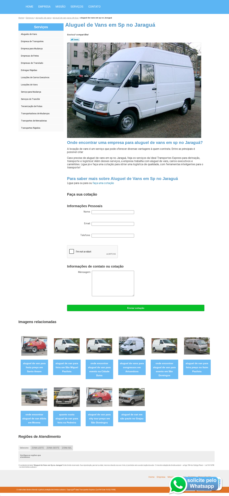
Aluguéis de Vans (29, 34)
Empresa (44, 6)
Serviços (77, 6)
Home (29, 6)
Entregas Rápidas (29, 70)
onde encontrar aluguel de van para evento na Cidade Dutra (99, 369)
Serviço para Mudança (31, 92)
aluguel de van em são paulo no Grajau (132, 416)
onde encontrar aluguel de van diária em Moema (34, 418)
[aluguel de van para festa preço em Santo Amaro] (34, 345)
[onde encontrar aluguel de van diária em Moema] (34, 397)
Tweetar (74, 39)
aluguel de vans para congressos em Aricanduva (132, 367)
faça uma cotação (103, 183)
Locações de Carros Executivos (35, 77)
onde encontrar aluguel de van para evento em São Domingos (164, 369)
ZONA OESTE (53, 448)
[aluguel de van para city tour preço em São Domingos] (99, 397)
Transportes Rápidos (30, 128)
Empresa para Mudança (32, 48)
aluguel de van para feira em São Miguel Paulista (66, 367)
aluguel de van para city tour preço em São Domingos (99, 418)
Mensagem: (85, 272)
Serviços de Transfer (30, 99)
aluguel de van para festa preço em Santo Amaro (34, 367)
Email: (88, 223)
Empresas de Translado (32, 63)
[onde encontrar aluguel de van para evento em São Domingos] (164, 345)
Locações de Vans (29, 85)
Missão (60, 6)
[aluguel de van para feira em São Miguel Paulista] (66, 345)
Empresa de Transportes (32, 41)
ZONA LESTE (38, 448)
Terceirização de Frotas (31, 106)
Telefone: (86, 235)
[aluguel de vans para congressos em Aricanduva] (132, 345)
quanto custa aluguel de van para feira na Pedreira (66, 418)
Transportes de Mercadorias (34, 121)
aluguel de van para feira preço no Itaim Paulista (197, 367)
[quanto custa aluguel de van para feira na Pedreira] (66, 397)
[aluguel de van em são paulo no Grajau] (132, 397)
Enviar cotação (135, 308)
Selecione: (24, 448)
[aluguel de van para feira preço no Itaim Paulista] (197, 345)
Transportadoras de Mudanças (35, 113)
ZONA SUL (67, 448)
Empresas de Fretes (30, 56)
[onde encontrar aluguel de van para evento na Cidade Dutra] (99, 345)
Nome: (88, 211)
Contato (94, 6)
